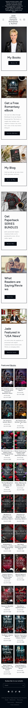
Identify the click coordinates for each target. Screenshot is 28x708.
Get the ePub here (12, 133)
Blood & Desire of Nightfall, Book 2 (21, 575)
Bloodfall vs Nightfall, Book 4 (21, 606)
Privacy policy (20, 700)
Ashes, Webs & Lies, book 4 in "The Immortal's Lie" (20, 484)
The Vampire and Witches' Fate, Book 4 (20, 422)
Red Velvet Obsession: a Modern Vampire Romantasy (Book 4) (21, 547)
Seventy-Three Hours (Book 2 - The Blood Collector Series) (21, 636)
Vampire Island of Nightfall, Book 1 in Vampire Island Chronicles (7, 576)
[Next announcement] (25, 6)
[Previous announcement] (3, 6)
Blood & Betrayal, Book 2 (21, 389)
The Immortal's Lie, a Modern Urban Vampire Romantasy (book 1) (7, 453)
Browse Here (10, 244)
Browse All (14, 63)
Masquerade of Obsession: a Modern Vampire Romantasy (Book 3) (7, 547)
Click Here (10, 297)
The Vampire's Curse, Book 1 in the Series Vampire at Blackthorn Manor (7, 391)
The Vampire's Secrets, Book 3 (7, 421)
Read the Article (11, 352)
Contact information (14, 705)
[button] (3, 19)
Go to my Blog (11, 180)
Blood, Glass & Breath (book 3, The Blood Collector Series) (7, 667)
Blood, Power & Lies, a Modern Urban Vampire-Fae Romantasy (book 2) (21, 453)
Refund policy (13, 700)
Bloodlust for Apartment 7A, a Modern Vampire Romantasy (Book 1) (7, 517)
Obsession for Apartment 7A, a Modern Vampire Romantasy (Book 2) (21, 517)
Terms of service (10, 702)
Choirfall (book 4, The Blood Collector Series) (20, 667)
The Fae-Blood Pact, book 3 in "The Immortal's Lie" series (7, 485)
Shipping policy (19, 702)
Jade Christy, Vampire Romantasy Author (13, 698)
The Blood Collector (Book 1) (7, 635)
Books (13, 365)
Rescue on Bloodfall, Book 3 (7, 606)
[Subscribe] (23, 685)
